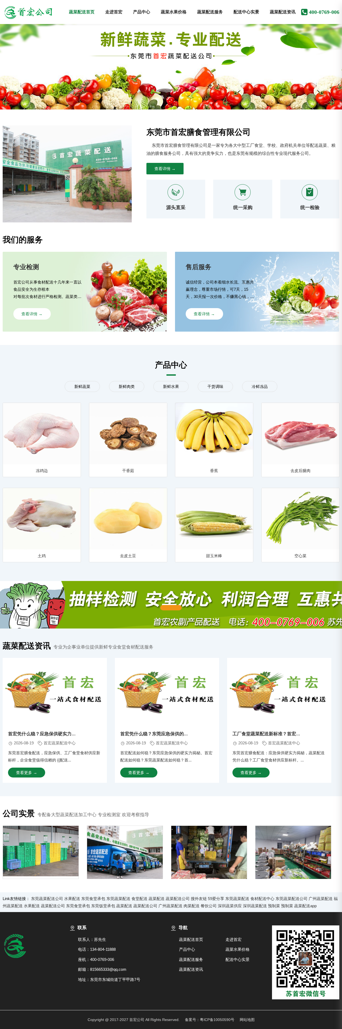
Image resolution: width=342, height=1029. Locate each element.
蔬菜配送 (157, 898)
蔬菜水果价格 (173, 12)
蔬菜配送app (305, 906)
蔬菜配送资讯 (283, 12)
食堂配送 (139, 898)
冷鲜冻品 (260, 386)
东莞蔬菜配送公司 (47, 898)
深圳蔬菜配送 (255, 906)
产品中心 (141, 12)
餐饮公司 (209, 906)
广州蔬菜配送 (321, 898)
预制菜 (274, 906)
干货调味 (215, 386)
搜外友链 (199, 898)
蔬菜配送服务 (210, 12)
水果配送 (72, 898)
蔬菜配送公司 (178, 898)
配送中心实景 (246, 12)
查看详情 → (165, 168)
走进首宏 (113, 12)
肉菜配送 (192, 906)
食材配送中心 (262, 898)
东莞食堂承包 (93, 898)
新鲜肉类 (127, 386)
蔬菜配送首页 (82, 12)
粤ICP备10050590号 (217, 1020)
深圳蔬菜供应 (230, 906)
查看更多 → (26, 772)
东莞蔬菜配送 (118, 898)
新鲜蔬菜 (82, 386)
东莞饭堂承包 (103, 906)
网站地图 (247, 1020)
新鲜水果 (171, 386)
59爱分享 (216, 898)
